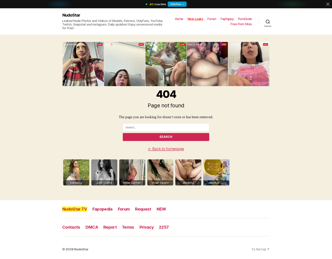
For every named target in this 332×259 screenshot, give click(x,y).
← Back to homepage (166, 149)
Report (110, 227)
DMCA (91, 227)
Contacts (71, 227)
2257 (164, 227)
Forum (212, 19)
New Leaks (195, 19)
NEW (161, 209)
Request (143, 209)
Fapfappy (227, 19)
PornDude (245, 19)
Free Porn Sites (241, 24)
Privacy (146, 227)
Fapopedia (102, 209)
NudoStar (71, 15)
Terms (128, 227)
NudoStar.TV (74, 209)
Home (179, 19)
